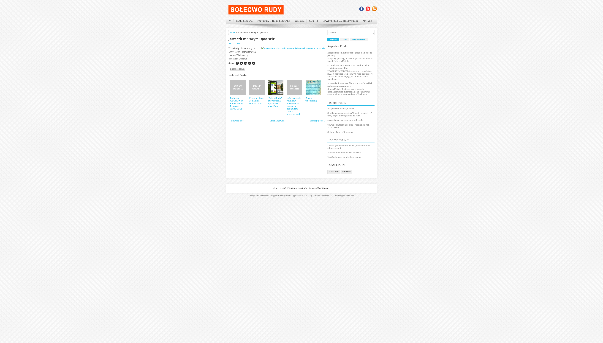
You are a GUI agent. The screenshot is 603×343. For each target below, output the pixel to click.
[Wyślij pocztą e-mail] (231, 69)
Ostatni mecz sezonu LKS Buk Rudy (345, 120)
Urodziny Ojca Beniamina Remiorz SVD (256, 101)
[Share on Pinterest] (249, 63)
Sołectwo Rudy (299, 188)
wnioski (346, 172)
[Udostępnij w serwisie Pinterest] (243, 69)
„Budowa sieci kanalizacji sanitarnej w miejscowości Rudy (349, 66)
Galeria (313, 20)
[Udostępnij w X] (237, 69)
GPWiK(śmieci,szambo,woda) (340, 20)
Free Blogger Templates (344, 196)
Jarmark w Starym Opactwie (251, 39)
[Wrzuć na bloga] (234, 69)
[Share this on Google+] (245, 63)
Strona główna (277, 121)
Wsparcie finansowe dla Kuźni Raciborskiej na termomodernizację (349, 84)
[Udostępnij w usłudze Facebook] (240, 69)
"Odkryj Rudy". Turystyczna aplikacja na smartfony (275, 102)
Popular (333, 39)
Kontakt (367, 20)
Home (232, 32)
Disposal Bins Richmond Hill (320, 196)
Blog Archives (358, 39)
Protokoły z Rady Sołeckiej (273, 20)
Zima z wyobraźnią (311, 99)
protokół (334, 172)
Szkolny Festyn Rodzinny (340, 132)
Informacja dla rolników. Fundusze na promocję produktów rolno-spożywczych (294, 106)
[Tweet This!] (241, 63)
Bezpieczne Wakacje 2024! (340, 108)
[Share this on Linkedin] (253, 63)
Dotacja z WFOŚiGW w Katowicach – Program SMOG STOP (236, 103)
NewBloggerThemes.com (296, 196)
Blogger (325, 188)
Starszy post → (317, 121)
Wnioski (299, 20)
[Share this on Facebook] (237, 63)
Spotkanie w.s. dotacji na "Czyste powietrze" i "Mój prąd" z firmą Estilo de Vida (350, 114)
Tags (344, 39)
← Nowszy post (236, 121)
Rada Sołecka (244, 20)
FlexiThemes (263, 196)
